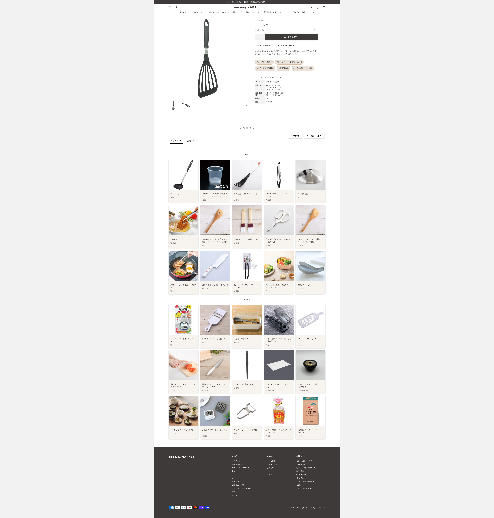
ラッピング (256, 12)
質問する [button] (296, 136)
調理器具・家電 (270, 12)
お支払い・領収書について (306, 468)
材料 (235, 12)
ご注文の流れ (301, 464)
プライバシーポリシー (304, 488)
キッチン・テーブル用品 (289, 12)
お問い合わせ (301, 478)
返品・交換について (303, 471)
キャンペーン (272, 464)
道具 (247, 12)
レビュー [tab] (174, 140)
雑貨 (304, 12)
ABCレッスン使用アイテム (219, 12)
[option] (247, 2)
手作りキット (185, 12)
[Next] (245, 105)
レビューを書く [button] (315, 136)
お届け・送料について (304, 461)
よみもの (270, 468)
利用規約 (299, 485)
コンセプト (271, 461)
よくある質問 (301, 475)
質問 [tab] (189, 140)
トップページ (259, 20)
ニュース (270, 475)
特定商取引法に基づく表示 (306, 481)
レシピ (269, 471)
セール (311, 12)
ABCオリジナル (199, 12)
